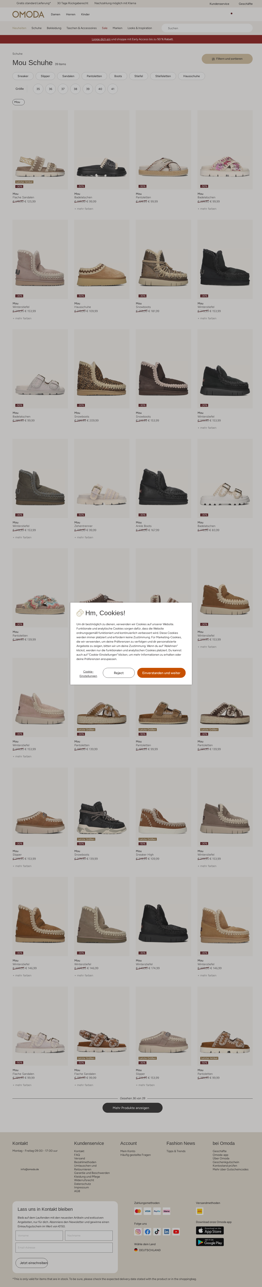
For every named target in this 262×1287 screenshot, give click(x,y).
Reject (119, 673)
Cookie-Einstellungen (88, 674)
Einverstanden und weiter (161, 673)
